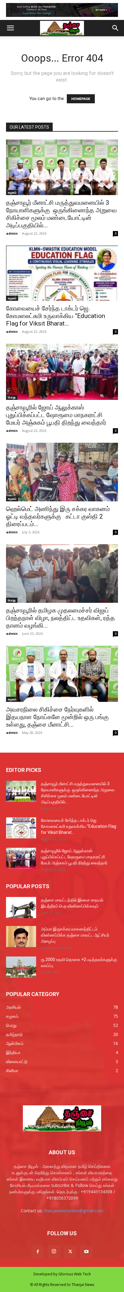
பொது (12, 397)
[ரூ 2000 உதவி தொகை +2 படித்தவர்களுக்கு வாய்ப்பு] (21, 967)
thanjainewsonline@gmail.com (73, 1210)
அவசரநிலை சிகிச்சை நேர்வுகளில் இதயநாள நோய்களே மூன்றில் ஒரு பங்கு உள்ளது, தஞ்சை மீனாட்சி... (57, 717)
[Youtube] (86, 1252)
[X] (70, 1252)
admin (12, 233)
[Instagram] (54, 1251)
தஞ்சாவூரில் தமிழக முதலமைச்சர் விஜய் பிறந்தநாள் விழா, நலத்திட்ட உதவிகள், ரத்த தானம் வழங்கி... (60, 618)
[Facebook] (38, 1252)
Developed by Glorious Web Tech (62, 1274)
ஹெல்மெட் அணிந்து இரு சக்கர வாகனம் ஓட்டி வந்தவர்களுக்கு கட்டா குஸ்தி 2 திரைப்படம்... (58, 516)
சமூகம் (12, 192)
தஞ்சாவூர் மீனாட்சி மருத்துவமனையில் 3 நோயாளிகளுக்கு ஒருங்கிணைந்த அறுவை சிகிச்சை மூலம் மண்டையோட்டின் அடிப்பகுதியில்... (61, 214)
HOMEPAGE (80, 99)
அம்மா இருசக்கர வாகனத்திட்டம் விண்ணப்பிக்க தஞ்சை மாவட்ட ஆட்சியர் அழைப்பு (75, 935)
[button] (10, 28)
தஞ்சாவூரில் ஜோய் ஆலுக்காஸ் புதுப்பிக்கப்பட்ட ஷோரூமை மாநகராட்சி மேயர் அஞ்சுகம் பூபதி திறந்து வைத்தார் (56, 415)
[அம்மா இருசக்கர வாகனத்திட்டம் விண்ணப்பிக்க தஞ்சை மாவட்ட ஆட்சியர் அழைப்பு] (21, 936)
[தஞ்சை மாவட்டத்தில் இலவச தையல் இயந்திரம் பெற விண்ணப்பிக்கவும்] (21, 907)
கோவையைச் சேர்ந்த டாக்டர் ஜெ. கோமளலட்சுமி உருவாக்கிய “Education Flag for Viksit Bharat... (55, 316)
